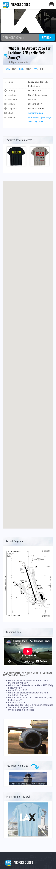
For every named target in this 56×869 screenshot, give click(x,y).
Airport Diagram (35, 113)
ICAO (21, 69)
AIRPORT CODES (20, 4)
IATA (8, 69)
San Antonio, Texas (37, 95)
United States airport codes (21, 710)
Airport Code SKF (16, 702)
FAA (35, 69)
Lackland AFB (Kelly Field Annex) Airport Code (30, 705)
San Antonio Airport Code (20, 707)
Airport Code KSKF (17, 690)
